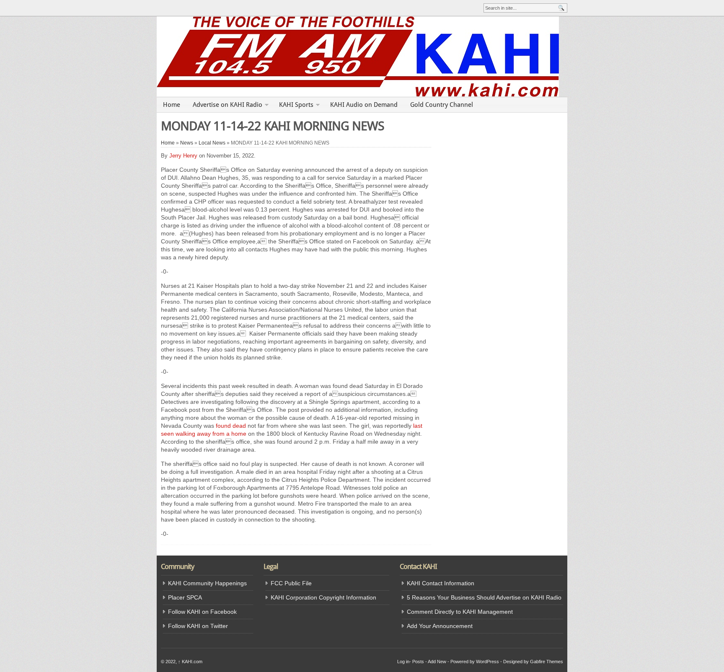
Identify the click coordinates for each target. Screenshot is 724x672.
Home (171, 105)
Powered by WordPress (474, 661)
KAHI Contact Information (440, 583)
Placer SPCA (185, 597)
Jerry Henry (183, 155)
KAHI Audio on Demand (364, 105)
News (186, 143)
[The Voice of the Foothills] (362, 56)
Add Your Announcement (440, 626)
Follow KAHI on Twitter (198, 626)
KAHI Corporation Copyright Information (323, 597)
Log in (403, 661)
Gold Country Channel (441, 105)
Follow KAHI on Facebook (202, 611)
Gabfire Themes (546, 661)
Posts (418, 661)
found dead (231, 425)
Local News (212, 143)
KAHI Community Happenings (207, 583)
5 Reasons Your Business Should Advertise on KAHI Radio (484, 597)
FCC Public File (291, 583)
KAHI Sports (296, 105)
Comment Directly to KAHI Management (460, 611)
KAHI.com (190, 661)
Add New (437, 661)
